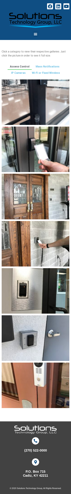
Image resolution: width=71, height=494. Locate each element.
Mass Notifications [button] (47, 66)
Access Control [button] (19, 66)
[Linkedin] (58, 6)
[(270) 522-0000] (35, 441)
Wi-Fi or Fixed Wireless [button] (46, 72)
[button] (35, 34)
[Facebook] (50, 6)
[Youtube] (66, 6)
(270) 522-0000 (35, 450)
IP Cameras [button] (18, 72)
